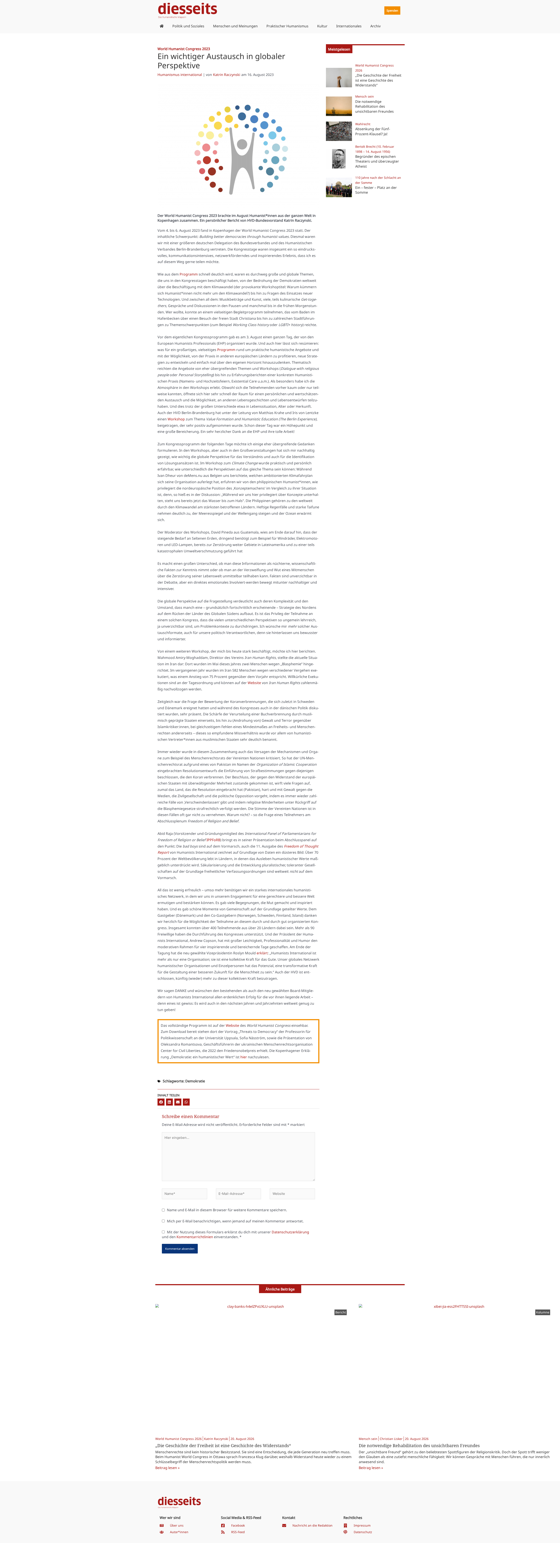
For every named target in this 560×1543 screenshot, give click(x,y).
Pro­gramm (189, 274)
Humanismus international (180, 74)
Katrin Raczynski (226, 74)
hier (243, 1057)
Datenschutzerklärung (290, 1232)
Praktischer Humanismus (287, 26)
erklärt (262, 953)
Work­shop (176, 419)
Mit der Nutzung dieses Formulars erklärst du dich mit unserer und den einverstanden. (235, 1234)
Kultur (322, 26)
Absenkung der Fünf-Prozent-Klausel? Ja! (372, 131)
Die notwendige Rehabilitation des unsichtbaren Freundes (374, 106)
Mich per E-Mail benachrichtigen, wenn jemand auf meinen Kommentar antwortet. (235, 1221)
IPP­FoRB (213, 839)
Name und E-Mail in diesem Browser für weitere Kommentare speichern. (227, 1210)
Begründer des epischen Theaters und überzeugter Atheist (377, 161)
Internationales (349, 26)
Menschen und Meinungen (235, 26)
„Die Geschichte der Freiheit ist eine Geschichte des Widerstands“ (378, 80)
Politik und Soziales (188, 26)
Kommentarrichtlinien (195, 1236)
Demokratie (195, 1081)
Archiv (375, 26)
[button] (161, 1102)
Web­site (254, 682)
